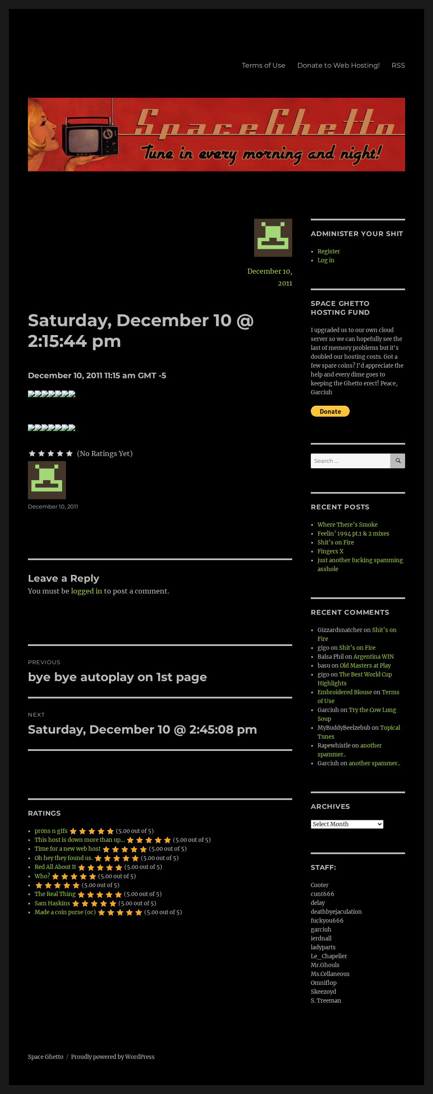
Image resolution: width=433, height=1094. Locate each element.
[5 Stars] (69, 453)
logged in (86, 591)
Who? (42, 876)
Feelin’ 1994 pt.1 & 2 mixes (353, 533)
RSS (398, 65)
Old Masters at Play (365, 665)
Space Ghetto (45, 1057)
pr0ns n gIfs (51, 831)
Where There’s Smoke (348, 524)
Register (329, 251)
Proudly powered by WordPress (113, 1057)
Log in (326, 260)
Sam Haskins (52, 903)
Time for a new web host (68, 848)
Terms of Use (263, 65)
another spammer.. (374, 763)
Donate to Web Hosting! (338, 65)
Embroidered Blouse (345, 692)
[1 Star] (32, 453)
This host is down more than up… (80, 840)
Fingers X (330, 551)
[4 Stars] (60, 453)
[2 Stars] (41, 453)
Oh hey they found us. (64, 858)
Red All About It (55, 867)
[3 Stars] (51, 453)
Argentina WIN (374, 656)
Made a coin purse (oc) (65, 912)
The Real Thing (55, 894)
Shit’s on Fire (336, 542)
